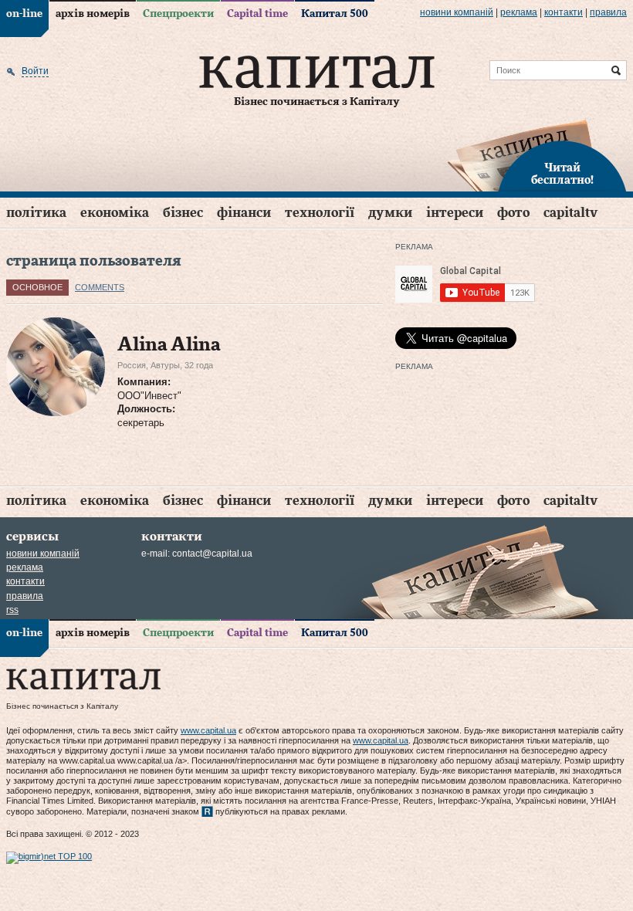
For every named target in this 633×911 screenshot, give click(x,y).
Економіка (114, 212)
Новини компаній (456, 12)
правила (608, 12)
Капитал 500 (334, 13)
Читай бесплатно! (562, 174)
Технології (319, 212)
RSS (12, 610)
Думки (390, 212)
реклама (518, 12)
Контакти (563, 12)
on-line (24, 13)
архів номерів (93, 13)
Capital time (257, 13)
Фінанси (244, 212)
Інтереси (454, 212)
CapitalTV (570, 212)
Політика (36, 212)
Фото (513, 212)
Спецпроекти (178, 13)
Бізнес (183, 212)
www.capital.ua (208, 730)
